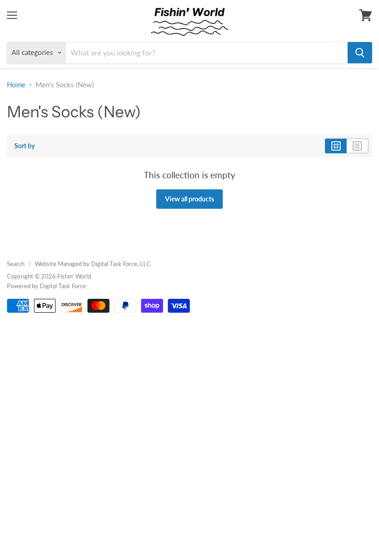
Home (16, 85)
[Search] (360, 52)
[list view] (357, 146)
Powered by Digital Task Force (46, 286)
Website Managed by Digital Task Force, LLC (93, 263)
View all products (189, 199)
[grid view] (336, 146)
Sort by (24, 146)
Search (15, 263)
